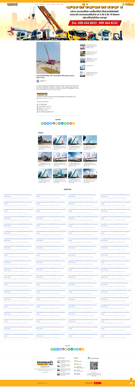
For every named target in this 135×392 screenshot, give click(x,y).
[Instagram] (53, 123)
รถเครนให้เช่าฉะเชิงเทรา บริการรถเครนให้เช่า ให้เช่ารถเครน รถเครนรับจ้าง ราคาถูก (45, 181)
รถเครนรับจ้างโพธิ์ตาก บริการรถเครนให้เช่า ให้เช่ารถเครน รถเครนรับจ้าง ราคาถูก (65, 366)
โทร (76, 360)
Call (128, 3)
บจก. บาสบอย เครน (79, 371)
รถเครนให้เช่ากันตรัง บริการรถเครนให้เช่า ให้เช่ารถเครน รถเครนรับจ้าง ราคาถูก (60, 181)
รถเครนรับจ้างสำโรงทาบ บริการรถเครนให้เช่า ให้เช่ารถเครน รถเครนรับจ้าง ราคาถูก (90, 148)
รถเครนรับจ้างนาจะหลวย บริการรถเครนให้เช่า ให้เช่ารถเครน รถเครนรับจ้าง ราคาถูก (65, 370)
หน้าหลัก (36, 4)
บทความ (47, 4)
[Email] (59, 123)
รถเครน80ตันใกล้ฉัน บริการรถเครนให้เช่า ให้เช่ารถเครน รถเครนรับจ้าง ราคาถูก (45, 164)
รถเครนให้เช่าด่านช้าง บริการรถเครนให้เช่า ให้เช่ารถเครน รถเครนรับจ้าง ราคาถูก (65, 374)
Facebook (78, 370)
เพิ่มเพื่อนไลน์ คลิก (79, 366)
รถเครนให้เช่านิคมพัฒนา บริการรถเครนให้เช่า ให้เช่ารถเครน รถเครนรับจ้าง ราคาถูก (75, 164)
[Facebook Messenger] (48, 123)
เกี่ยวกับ (53, 4)
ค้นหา (62, 4)
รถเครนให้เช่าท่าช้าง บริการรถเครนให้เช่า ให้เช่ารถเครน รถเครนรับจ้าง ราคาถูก (91, 53)
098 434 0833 (130, 4)
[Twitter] (51, 123)
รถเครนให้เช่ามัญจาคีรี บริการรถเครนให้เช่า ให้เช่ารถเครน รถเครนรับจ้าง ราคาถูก (60, 164)
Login (58, 4)
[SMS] (56, 123)
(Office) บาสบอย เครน (80, 367)
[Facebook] (45, 123)
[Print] (70, 123)
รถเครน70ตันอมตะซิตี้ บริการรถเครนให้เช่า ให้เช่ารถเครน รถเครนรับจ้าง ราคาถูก (45, 148)
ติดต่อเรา (131, 381)
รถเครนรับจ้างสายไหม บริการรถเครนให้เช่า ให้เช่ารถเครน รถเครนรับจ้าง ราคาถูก (92, 74)
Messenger (78, 373)
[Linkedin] (62, 123)
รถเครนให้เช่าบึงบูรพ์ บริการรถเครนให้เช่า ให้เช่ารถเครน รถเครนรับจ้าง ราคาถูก (75, 181)
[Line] (42, 123)
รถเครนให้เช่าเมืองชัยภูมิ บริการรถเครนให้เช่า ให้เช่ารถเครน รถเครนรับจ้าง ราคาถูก (75, 148)
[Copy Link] (73, 123)
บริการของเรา (41, 4)
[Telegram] (68, 123)
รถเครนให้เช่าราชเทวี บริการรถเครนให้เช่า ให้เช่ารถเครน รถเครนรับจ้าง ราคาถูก (65, 361)
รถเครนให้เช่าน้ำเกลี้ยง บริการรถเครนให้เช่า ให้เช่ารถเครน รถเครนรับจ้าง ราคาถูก (60, 148)
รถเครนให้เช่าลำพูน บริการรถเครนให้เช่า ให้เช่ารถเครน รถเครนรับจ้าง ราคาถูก (90, 164)
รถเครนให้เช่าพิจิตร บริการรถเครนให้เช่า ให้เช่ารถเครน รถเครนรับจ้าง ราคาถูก (91, 46)
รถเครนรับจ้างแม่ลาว (90, 65)
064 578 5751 (79, 364)
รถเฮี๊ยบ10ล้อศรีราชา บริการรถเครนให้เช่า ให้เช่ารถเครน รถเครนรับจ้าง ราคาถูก (91, 60)
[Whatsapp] (65, 123)
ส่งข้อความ (78, 374)
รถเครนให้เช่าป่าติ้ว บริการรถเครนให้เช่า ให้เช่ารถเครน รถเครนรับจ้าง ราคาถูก (90, 181)
